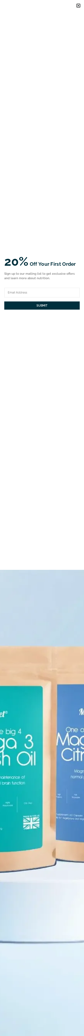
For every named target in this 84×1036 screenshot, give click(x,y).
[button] (78, 5)
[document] (42, 518)
